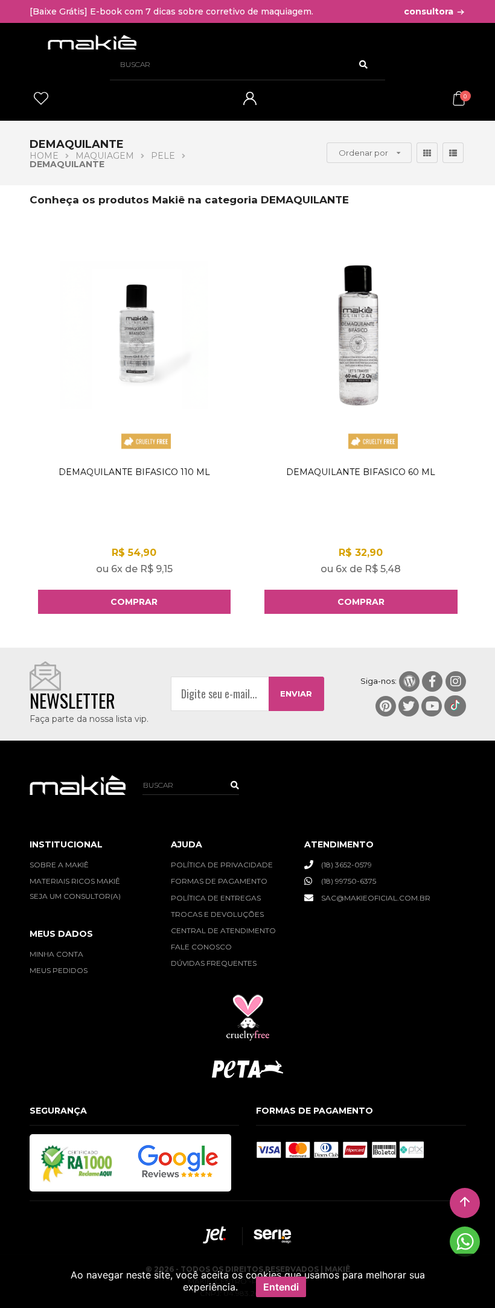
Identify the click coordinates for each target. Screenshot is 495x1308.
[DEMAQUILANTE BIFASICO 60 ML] (361, 358)
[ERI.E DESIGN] (267, 1236)
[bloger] (409, 681)
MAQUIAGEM (104, 155)
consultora (430, 11)
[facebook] (432, 681)
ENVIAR (296, 693)
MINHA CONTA (56, 954)
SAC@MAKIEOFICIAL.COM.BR (375, 897)
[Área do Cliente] (250, 102)
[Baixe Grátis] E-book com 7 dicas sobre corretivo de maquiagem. (171, 11)
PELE (163, 155)
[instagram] (456, 681)
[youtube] (431, 706)
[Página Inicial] (92, 41)
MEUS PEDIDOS (59, 970)
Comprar (134, 601)
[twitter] (408, 706)
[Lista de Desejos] (41, 102)
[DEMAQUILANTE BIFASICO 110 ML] (134, 358)
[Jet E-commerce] (216, 1236)
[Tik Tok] (454, 705)
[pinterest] (385, 706)
